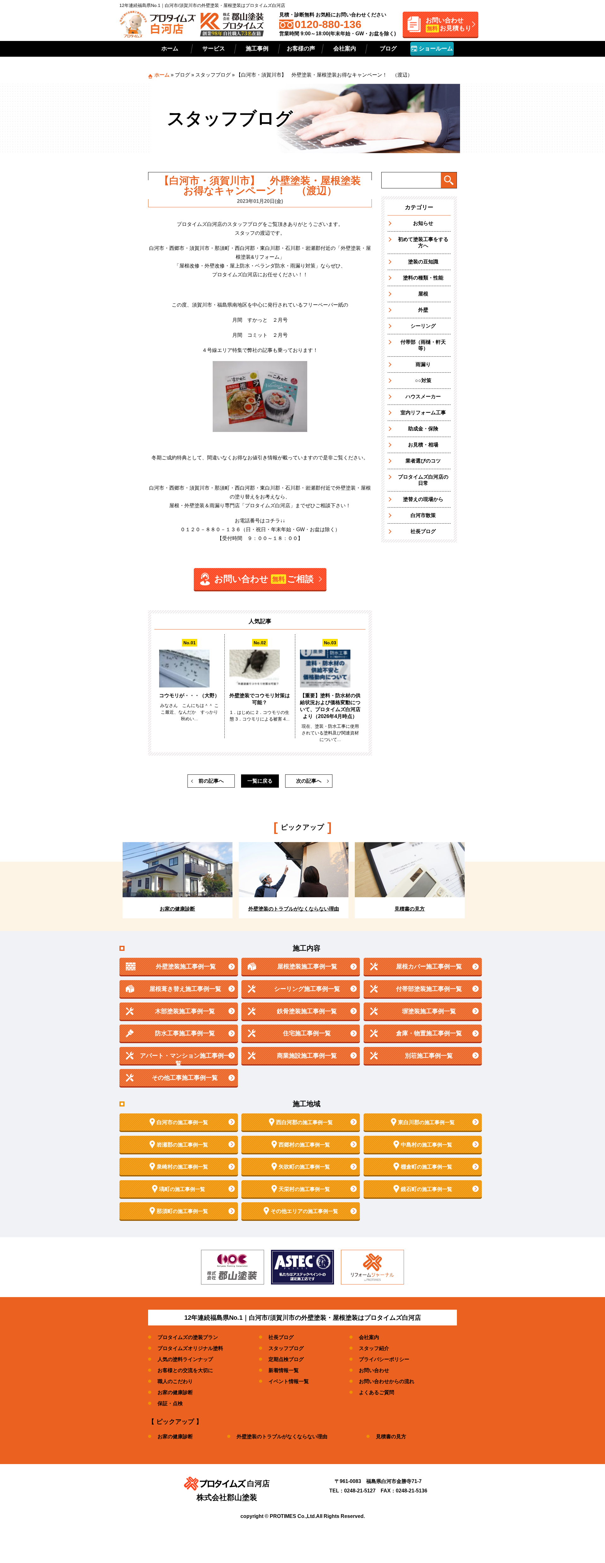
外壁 (423, 310)
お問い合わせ (374, 1370)
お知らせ (423, 223)
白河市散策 (423, 515)
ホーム (169, 48)
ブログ (388, 48)
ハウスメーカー (423, 396)
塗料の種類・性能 (423, 277)
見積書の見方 (391, 1436)
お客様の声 (301, 48)
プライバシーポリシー (384, 1359)
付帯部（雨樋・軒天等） (423, 345)
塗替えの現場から (423, 499)
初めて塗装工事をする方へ (423, 242)
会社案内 (344, 48)
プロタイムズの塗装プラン (188, 1337)
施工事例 (257, 48)
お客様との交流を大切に (185, 1370)
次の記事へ (308, 781)
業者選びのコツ (423, 460)
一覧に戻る (260, 781)
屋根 (423, 293)
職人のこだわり (175, 1381)
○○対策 (423, 380)
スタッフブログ (213, 75)
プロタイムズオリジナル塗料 (190, 1348)
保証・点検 (170, 1403)
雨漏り (423, 364)
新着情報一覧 (283, 1370)
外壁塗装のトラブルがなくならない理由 (282, 1436)
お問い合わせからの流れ (386, 1381)
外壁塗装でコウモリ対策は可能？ (259, 699)
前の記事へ (211, 781)
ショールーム (435, 48)
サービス (213, 48)
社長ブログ (423, 531)
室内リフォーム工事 (423, 412)
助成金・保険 (423, 428)
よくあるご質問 (376, 1392)
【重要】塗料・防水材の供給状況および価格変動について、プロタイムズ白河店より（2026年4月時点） (330, 706)
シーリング (423, 326)
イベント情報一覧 (288, 1381)
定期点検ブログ (286, 1359)
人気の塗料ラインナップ (185, 1359)
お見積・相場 (423, 444)
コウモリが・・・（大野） (189, 695)
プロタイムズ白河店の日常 (423, 480)
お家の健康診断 (175, 1392)
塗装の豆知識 (423, 261)
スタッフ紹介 (374, 1348)
